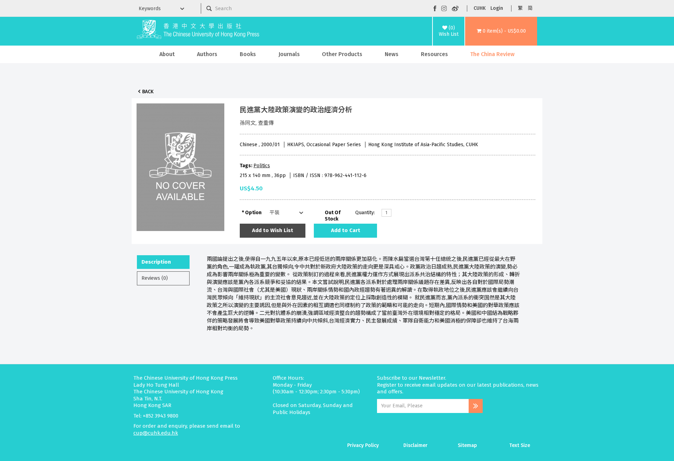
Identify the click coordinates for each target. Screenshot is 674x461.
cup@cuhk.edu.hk (155, 433)
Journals (289, 54)
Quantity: (365, 213)
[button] (501, 31)
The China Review (492, 54)
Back (147, 92)
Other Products (342, 54)
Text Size (519, 445)
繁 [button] (520, 8)
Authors (207, 54)
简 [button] (530, 8)
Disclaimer (415, 445)
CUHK (479, 8)
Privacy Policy (363, 445)
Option (253, 213)
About (167, 54)
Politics (261, 166)
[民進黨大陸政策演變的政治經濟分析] (180, 165)
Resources (434, 54)
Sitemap (467, 445)
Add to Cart (345, 230)
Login (496, 8)
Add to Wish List (272, 230)
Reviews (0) (154, 278)
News (391, 54)
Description (156, 262)
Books (248, 54)
